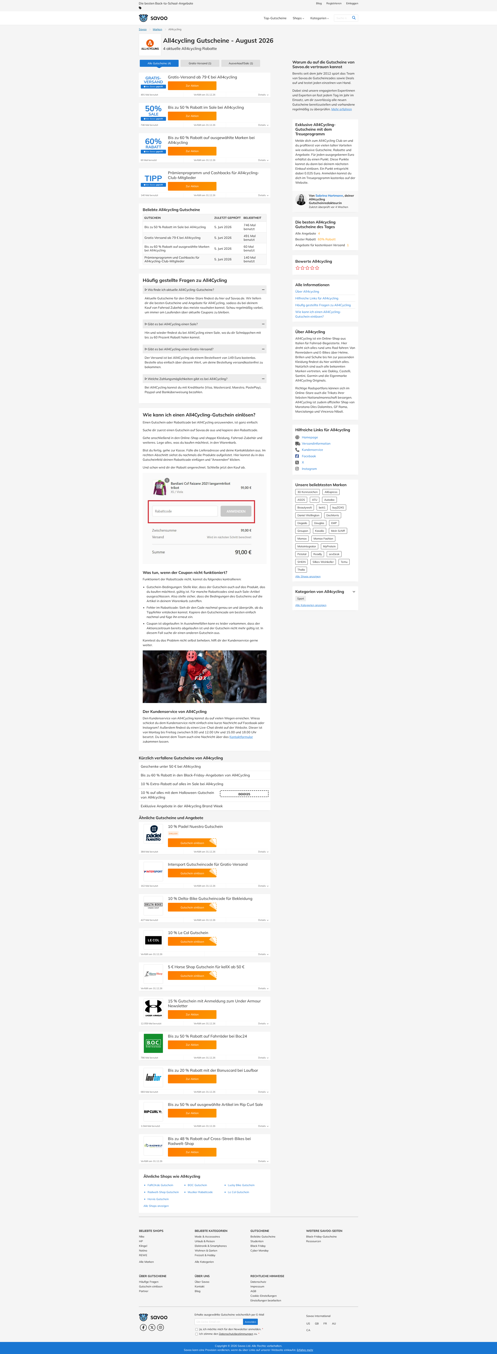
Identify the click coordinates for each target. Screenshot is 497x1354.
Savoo (143, 29)
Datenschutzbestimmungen (236, 1334)
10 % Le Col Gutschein (188, 932)
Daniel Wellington (308, 515)
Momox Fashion (323, 538)
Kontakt (199, 1286)
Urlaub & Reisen (205, 1241)
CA (308, 1330)
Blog (319, 3)
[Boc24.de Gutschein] (153, 1043)
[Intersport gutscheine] (153, 871)
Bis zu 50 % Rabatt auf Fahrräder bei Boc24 (207, 1036)
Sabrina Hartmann (329, 195)
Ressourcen (313, 1241)
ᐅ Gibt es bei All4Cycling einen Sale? (171, 324)
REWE (143, 1255)
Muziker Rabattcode (200, 1192)
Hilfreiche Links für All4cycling (316, 298)
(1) (241, 63)
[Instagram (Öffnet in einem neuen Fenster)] (160, 1327)
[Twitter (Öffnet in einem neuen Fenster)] (152, 1327)
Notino (143, 1250)
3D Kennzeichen (307, 492)
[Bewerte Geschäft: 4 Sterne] (312, 268)
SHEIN (301, 562)
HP (141, 1241)
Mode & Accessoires (207, 1236)
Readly (317, 554)
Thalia (301, 569)
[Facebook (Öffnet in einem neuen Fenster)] (143, 1327)
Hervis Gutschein (158, 1199)
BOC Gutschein (197, 1185)
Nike (141, 1236)
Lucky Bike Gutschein (241, 1185)
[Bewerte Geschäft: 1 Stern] (297, 268)
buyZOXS (338, 507)
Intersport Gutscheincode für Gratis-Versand (208, 864)
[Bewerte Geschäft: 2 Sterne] (302, 268)
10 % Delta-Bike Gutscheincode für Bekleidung (210, 898)
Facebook (308, 456)
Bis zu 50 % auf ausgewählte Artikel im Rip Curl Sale (215, 1104)
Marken (157, 29)
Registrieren (333, 3)
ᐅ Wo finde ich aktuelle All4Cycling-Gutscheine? (179, 290)
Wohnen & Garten (206, 1250)
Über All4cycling (307, 291)
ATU (314, 499)
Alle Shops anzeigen (308, 576)
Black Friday (258, 1246)
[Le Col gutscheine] (153, 940)
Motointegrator (306, 546)
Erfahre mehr (305, 1350)
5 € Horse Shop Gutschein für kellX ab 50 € (206, 966)
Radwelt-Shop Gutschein (163, 1192)
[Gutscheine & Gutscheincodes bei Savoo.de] (153, 18)
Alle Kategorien (204, 1262)
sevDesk (334, 554)
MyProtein (329, 546)
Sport (300, 598)
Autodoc (329, 499)
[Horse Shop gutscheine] (153, 974)
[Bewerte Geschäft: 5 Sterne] (317, 268)
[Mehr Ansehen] (353, 591)
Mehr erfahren (341, 109)
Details (262, 94)
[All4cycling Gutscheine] (150, 45)
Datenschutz (258, 1282)
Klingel (143, 1246)
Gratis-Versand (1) (200, 63)
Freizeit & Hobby (205, 1255)
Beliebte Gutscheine (262, 1236)
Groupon (302, 531)
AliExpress (331, 492)
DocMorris (332, 515)
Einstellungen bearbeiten (265, 1300)
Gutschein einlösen (150, 1286)
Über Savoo (202, 1282)
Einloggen (352, 3)
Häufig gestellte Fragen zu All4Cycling (323, 305)
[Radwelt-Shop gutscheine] (153, 1146)
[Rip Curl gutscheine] (153, 1111)
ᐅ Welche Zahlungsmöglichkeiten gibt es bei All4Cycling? (186, 379)
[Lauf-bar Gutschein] (153, 1077)
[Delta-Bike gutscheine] (153, 905)
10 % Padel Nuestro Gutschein (195, 826)
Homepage (309, 437)
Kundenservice (312, 450)
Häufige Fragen (148, 1282)
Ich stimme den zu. (228, 1334)
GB (317, 1323)
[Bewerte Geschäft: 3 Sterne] (307, 268)
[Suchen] (353, 18)
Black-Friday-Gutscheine (321, 1236)
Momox (302, 538)
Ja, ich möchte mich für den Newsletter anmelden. (230, 1329)
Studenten (256, 1241)
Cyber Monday (259, 1250)
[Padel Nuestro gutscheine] (153, 833)
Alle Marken (146, 1262)
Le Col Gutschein (238, 1192)
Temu (344, 562)
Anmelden (250, 1321)
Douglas (319, 523)
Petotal (301, 554)
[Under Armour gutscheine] (153, 1008)
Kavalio (319, 531)
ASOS (301, 499)
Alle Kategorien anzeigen (310, 605)
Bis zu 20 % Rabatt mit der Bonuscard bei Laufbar (213, 1070)
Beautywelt (304, 507)
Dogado (302, 523)
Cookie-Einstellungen (263, 1296)
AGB (253, 1291)
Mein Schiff (338, 531)
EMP (334, 523)
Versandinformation (315, 443)
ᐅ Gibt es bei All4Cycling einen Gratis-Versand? (179, 349)
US (308, 1323)
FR (325, 1323)
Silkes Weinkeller (323, 562)
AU (334, 1323)
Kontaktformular (241, 737)
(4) (159, 63)
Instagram (309, 469)
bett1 (322, 507)
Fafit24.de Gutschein (160, 1185)
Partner (143, 1291)
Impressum (257, 1286)
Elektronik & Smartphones (211, 1246)
